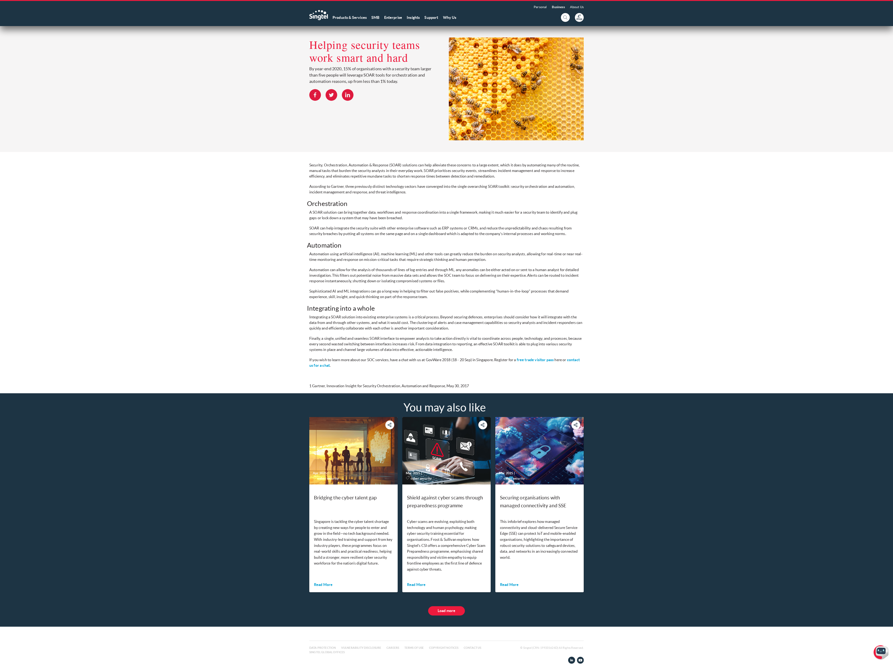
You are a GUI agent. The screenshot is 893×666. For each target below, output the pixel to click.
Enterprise (393, 17)
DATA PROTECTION (322, 647)
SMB (375, 17)
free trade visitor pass (535, 360)
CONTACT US (472, 647)
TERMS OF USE (414, 647)
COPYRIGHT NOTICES (444, 647)
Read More (323, 584)
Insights (413, 17)
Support (431, 17)
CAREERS (393, 647)
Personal (540, 7)
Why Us (449, 17)
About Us (577, 7)
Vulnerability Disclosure (361, 647)
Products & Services (350, 17)
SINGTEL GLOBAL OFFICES (327, 652)
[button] (886, 659)
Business (558, 7)
